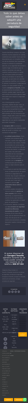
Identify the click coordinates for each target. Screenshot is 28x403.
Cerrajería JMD (8, 126)
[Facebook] (5, 339)
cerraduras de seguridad (15, 274)
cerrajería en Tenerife (13, 87)
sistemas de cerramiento (8, 278)
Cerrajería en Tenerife (7, 276)
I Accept (22, 334)
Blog (9, 270)
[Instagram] (5, 348)
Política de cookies (12, 353)
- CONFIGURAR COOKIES (19, 351)
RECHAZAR (19, 399)
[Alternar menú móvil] (25, 4)
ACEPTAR (8, 399)
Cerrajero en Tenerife (19, 276)
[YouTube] (5, 343)
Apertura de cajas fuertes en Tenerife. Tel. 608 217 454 (14, 344)
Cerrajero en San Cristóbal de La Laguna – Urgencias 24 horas (14, 323)
